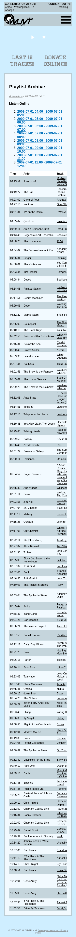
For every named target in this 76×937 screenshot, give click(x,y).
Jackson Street (62, 783)
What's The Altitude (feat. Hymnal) (65, 530)
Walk (60, 836)
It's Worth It (63, 635)
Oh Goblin (63, 459)
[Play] (32, 37)
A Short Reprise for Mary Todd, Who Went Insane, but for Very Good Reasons (65, 474)
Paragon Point (65, 271)
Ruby (60, 584)
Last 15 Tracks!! (22, 60)
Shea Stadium (65, 314)
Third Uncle (63, 363)
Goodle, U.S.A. (61, 830)
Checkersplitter (65, 235)
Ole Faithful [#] (65, 893)
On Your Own (64, 750)
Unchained (63, 842)
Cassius (61, 738)
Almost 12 (63, 858)
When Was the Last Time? (65, 336)
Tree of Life (63, 626)
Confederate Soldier (64, 823)
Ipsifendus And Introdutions (65, 289)
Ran (59, 445)
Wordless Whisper (62, 372)
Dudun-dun (63, 765)
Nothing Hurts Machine (65, 652)
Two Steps (63, 546)
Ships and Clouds (63, 502)
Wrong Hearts (65, 712)
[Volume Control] (44, 37)
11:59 (60, 241)
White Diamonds (63, 356)
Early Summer (65, 759)
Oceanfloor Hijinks (63, 424)
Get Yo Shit (63, 560)
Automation (15, 96)
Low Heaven (64, 566)
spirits (60, 688)
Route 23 (62, 808)
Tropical (61, 659)
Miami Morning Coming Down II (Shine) (65, 773)
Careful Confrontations (65, 344)
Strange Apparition (63, 572)
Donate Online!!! (55, 60)
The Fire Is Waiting (63, 298)
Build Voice (63, 619)
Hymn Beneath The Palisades (65, 644)
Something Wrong (63, 614)
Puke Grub (63, 870)
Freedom (62, 221)
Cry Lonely (63, 864)
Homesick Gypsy (63, 803)
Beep (60, 693)
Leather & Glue (65, 414)
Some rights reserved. (49, 930)
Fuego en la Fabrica (64, 606)
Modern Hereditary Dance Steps (64, 181)
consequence (64, 698)
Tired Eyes (63, 540)
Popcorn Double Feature (61, 192)
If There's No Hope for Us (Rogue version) (64, 398)
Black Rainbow (65, 507)
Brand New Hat (65, 850)
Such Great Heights (63, 379)
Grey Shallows (65, 204)
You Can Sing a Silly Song (65, 264)
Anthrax (61, 199)
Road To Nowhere (62, 431)
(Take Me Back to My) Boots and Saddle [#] (64, 881)
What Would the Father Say (65, 815)
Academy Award (62, 250)
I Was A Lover (65, 212)
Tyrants (61, 684)
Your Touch (63, 330)
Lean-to (61, 521)
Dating (60, 718)
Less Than (63, 578)
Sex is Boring (65, 439)
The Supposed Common (65, 451)
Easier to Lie (64, 514)
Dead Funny (64, 228)
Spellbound (63, 279)
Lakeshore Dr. (65, 406)
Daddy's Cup (64, 908)
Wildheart (62, 487)
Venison (61, 742)
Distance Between (62, 795)
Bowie (60, 724)
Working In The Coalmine (65, 306)
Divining (61, 258)
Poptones (62, 788)
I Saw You (63, 667)
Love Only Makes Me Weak (63, 676)
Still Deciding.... (64, 5)
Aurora (60, 350)
